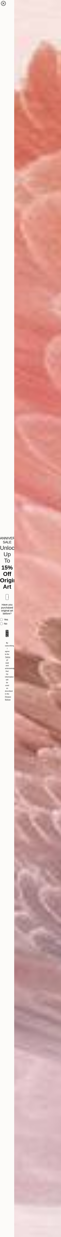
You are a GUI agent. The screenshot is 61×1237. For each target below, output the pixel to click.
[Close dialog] (3, 3)
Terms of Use (7, 660)
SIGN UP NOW (7, 633)
